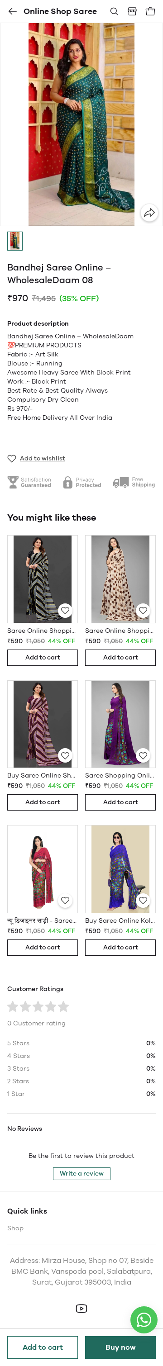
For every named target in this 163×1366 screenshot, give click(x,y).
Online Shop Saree (60, 11)
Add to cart (43, 1347)
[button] (15, 241)
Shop (15, 1228)
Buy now (120, 1347)
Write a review (82, 1173)
